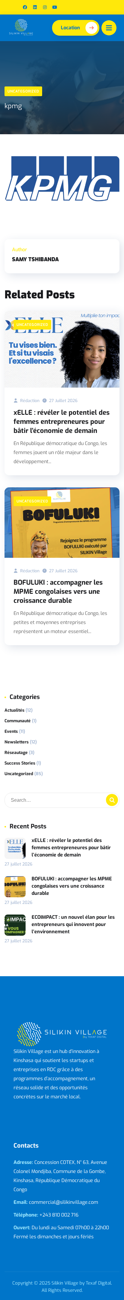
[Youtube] (55, 7)
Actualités (14, 710)
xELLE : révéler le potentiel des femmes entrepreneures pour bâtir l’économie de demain (62, 421)
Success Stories (20, 763)
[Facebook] (25, 7)
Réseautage (16, 753)
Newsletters (17, 742)
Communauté (18, 721)
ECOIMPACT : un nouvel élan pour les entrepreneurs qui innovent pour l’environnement (73, 924)
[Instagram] (45, 7)
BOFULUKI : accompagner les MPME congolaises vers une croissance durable (58, 591)
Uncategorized (23, 91)
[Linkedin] (35, 7)
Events (11, 731)
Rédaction (29, 401)
